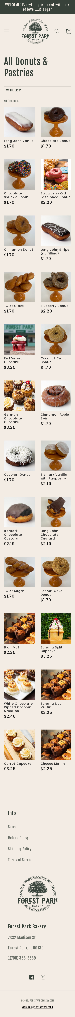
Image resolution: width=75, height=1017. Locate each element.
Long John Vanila (19, 141)
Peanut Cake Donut (52, 593)
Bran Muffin (14, 647)
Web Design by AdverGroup (37, 1007)
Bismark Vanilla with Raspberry (54, 476)
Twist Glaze (14, 306)
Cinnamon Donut (19, 250)
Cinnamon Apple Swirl (55, 416)
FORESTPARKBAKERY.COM (42, 1000)
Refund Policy (18, 838)
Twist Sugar (14, 591)
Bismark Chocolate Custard (13, 535)
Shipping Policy (20, 849)
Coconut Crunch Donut (55, 360)
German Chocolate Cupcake (13, 418)
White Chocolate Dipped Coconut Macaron (18, 707)
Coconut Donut (17, 475)
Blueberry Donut (54, 306)
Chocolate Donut (55, 141)
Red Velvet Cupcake (13, 360)
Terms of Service (20, 860)
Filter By (15, 90)
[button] (6, 31)
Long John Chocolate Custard (50, 535)
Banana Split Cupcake (52, 649)
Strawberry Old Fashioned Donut (55, 195)
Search (13, 827)
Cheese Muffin (53, 764)
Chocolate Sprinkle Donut (16, 195)
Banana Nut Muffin (51, 705)
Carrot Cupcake (18, 764)
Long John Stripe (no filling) (55, 251)
